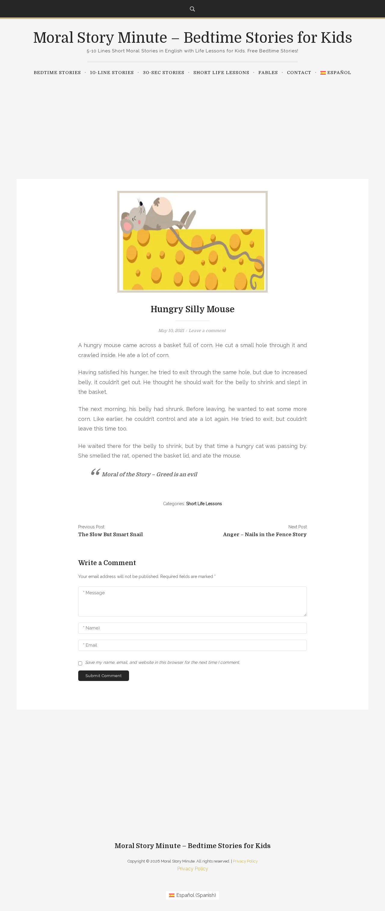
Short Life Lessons (221, 72)
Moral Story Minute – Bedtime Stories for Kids (192, 38)
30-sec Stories (163, 72)
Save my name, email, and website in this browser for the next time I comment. (162, 662)
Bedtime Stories (57, 72)
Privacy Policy (245, 861)
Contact (299, 72)
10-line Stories (112, 72)
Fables (268, 72)
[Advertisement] (192, 124)
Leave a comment (207, 330)
